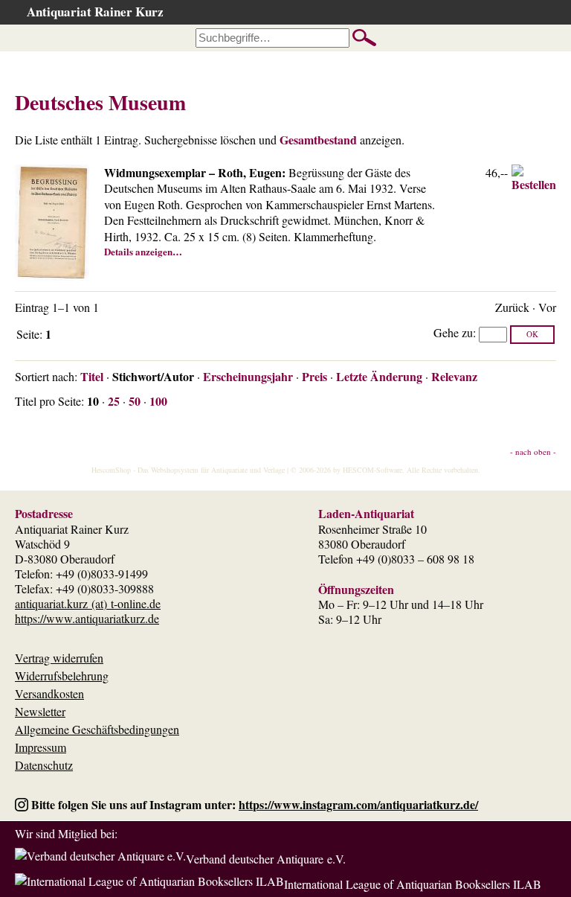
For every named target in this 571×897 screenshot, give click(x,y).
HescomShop (111, 470)
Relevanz (454, 376)
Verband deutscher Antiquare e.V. (266, 858)
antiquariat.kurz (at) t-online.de (88, 603)
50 (135, 400)
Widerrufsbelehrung (62, 675)
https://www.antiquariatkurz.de (87, 618)
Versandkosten (49, 693)
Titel (91, 376)
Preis (314, 376)
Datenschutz (44, 765)
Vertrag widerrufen (59, 657)
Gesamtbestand (318, 139)
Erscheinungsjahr (248, 376)
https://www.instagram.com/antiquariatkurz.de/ (358, 804)
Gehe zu (453, 332)
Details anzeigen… (143, 251)
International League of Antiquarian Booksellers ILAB (412, 884)
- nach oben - (533, 451)
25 (114, 400)
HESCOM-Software (372, 470)
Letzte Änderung (379, 376)
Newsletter (40, 711)
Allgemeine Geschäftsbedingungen (97, 729)
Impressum (40, 747)
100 (158, 400)
